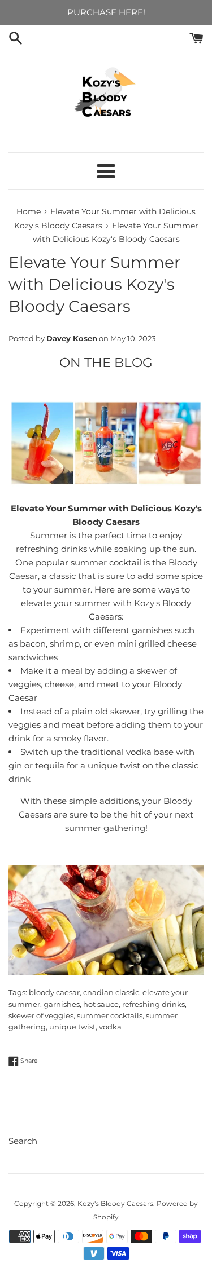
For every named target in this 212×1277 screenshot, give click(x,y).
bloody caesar (54, 992)
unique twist (72, 1027)
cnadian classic (111, 992)
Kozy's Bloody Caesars (115, 1203)
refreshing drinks (153, 1004)
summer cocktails (109, 1015)
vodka (110, 1027)
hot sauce (101, 1004)
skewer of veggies (40, 1015)
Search (22, 1140)
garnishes (62, 1004)
